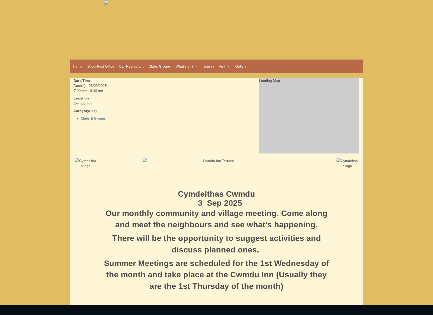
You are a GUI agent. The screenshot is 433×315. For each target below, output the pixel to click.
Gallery (241, 66)
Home (77, 66)
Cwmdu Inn (83, 103)
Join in (208, 66)
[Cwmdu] (216, 28)
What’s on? (184, 66)
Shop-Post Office (100, 66)
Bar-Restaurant (131, 66)
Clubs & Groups (93, 118)
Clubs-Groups (160, 66)
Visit (222, 66)
